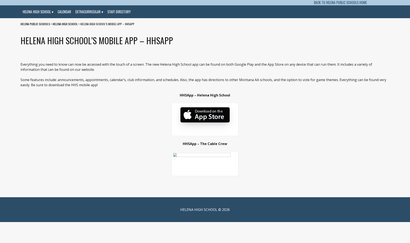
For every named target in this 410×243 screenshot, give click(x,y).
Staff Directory (119, 11)
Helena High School (37, 11)
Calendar (64, 11)
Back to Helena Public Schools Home (340, 2)
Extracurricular (88, 11)
